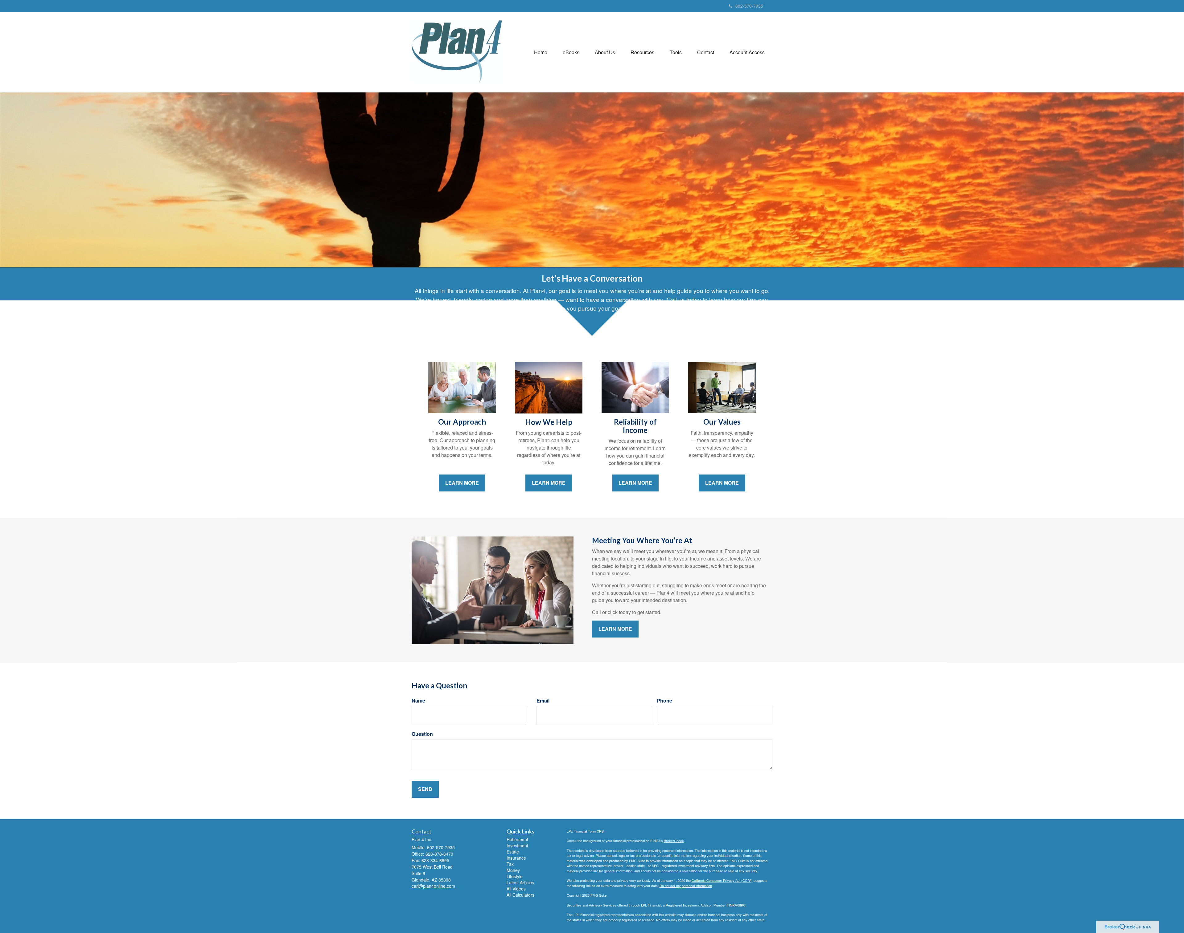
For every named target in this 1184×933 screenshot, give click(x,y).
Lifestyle (515, 876)
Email (542, 700)
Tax (510, 864)
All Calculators (520, 895)
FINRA (732, 904)
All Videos (516, 889)
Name (418, 700)
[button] (571, 52)
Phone (664, 700)
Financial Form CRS (589, 831)
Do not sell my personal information (686, 885)
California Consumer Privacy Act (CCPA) (722, 880)
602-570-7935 (749, 6)
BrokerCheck (674, 840)
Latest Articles (520, 882)
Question (422, 734)
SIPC (742, 904)
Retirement (517, 839)
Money (513, 870)
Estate (513, 852)
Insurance (516, 858)
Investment (517, 845)
